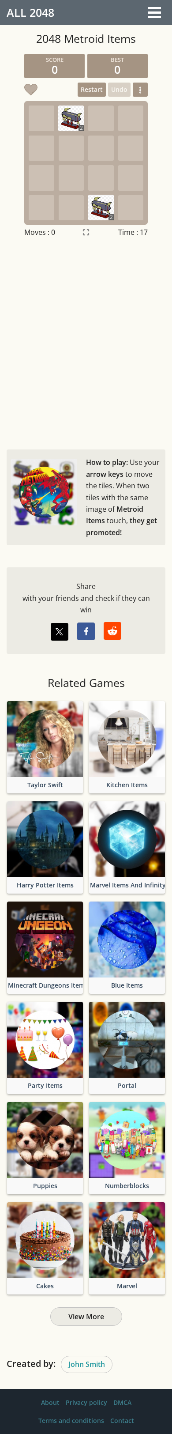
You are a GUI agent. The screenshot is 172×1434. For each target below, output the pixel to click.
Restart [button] (92, 89)
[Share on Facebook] (86, 631)
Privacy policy (86, 1402)
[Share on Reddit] (112, 631)
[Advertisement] (86, 341)
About (50, 1402)
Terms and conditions (71, 1420)
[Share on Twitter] (59, 632)
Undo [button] (119, 89)
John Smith (86, 1364)
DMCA (122, 1402)
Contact (122, 1420)
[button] (140, 90)
